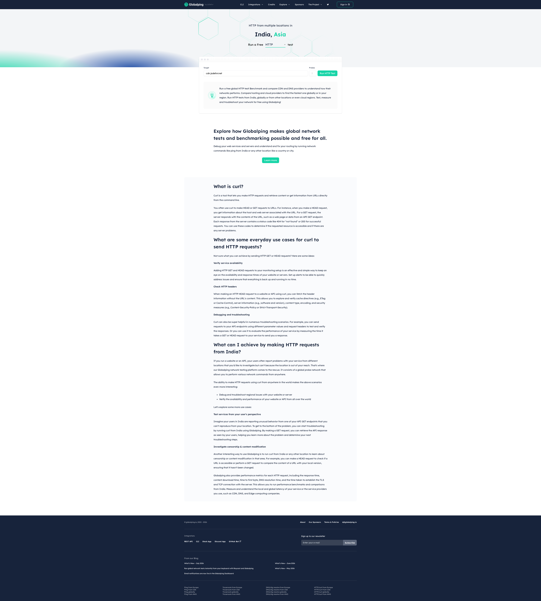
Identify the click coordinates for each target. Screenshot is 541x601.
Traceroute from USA (231, 590)
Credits (271, 4)
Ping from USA (190, 590)
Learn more (270, 160)
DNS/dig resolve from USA (277, 590)
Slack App (206, 541)
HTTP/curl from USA (322, 590)
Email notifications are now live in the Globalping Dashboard (209, 573)
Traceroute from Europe (232, 587)
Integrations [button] (254, 4)
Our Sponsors (315, 522)
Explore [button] (283, 4)
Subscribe (350, 543)
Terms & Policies (331, 522)
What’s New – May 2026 (285, 568)
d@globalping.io (349, 522)
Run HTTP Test (327, 73)
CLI (242, 4)
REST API (188, 541)
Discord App (220, 541)
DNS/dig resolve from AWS (277, 594)
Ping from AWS (190, 594)
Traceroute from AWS (231, 594)
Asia (280, 34)
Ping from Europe (191, 587)
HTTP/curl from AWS (322, 594)
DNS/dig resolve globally (276, 592)
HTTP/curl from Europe (323, 587)
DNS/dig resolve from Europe (278, 587)
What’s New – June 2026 (285, 563)
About (302, 522)
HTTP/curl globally (321, 592)
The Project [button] (313, 4)
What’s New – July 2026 (194, 563)
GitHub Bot (234, 541)
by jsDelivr (209, 4)
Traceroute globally (231, 592)
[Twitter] (328, 4)
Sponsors (299, 4)
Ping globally (189, 592)
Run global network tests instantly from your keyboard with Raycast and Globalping (218, 568)
